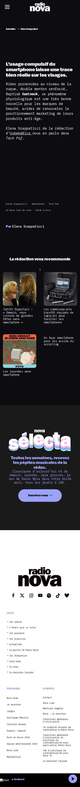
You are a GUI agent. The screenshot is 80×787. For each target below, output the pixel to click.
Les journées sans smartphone (17, 372)
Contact (47, 697)
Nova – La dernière (54, 714)
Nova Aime (12, 697)
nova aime (15, 661)
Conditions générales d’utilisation (55, 720)
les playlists (17, 639)
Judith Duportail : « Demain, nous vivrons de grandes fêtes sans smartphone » (18, 315)
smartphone (38, 203)
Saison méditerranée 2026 (22, 743)
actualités (15, 644)
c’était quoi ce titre (22, 627)
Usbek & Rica (42, 210)
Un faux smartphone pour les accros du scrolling (58, 341)
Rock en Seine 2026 (18, 737)
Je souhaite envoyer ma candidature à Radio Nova (58, 728)
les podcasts (16, 633)
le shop (13, 667)
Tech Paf (54, 203)
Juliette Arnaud (16, 724)
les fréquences (18, 655)
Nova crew (48, 703)
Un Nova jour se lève (18, 210)
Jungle (10, 711)
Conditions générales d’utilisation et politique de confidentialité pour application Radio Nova (57, 740)
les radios (15, 622)
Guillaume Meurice (17, 717)
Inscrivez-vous (38, 495)
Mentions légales (53, 708)
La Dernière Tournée (55, 761)
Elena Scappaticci (16, 203)
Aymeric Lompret (16, 730)
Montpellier (14, 756)
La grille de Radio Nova (23, 650)
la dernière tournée (21, 672)
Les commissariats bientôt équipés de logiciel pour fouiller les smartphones (58, 315)
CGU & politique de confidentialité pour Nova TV (55, 753)
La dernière (14, 704)
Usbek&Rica (21, 133)
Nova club (12, 750)
